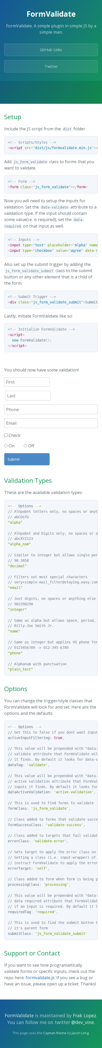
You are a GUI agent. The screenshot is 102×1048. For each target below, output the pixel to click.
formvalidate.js (40, 977)
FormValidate (19, 1015)
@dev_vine (82, 1022)
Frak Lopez (84, 1015)
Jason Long (80, 1033)
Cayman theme (54, 1033)
